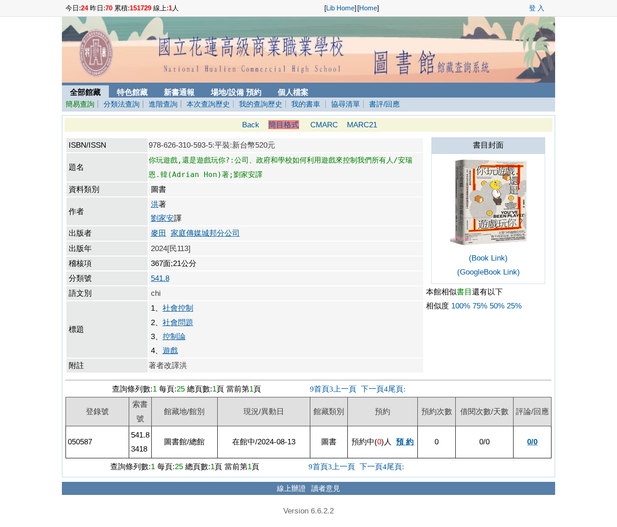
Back (250, 124)
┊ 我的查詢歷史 (256, 104)
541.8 (160, 278)
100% (460, 305)
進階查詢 (163, 104)
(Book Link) (488, 257)
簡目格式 (283, 124)
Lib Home (340, 8)
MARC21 (362, 124)
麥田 (158, 233)
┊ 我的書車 (301, 104)
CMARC (324, 124)
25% (514, 305)
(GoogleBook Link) (488, 271)
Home (368, 8)
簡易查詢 (79, 104)
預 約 (405, 441)
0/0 (532, 441)
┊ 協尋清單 (341, 104)
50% (497, 305)
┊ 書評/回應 (380, 104)
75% (479, 305)
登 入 (536, 8)
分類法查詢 (121, 104)
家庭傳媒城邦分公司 (205, 233)
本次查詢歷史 (208, 104)
